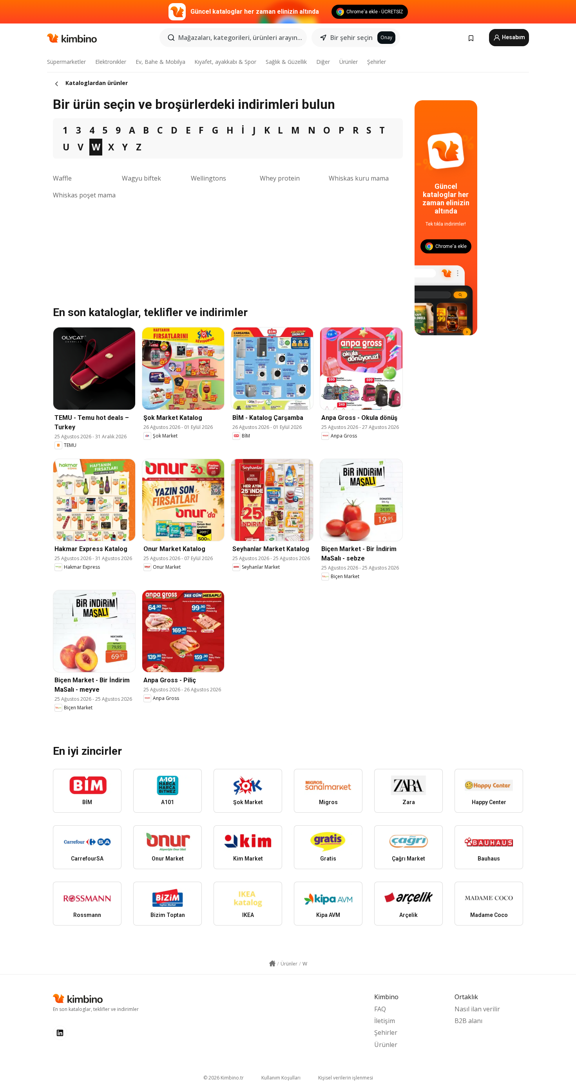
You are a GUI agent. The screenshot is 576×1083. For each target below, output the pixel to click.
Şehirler (376, 61)
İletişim (384, 1020)
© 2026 (223, 1077)
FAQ (380, 1009)
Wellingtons (208, 178)
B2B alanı (468, 1020)
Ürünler (348, 61)
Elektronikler (110, 61)
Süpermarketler (66, 61)
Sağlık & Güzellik (286, 61)
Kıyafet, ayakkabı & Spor (225, 61)
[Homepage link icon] (272, 963)
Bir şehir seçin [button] (351, 37)
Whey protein (280, 178)
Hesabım (513, 37)
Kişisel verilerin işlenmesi (345, 1077)
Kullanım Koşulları (281, 1077)
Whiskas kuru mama (359, 178)
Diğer (323, 61)
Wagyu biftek (141, 178)
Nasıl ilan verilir (477, 1009)
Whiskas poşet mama (84, 195)
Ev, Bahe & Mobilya (160, 61)
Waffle (62, 178)
